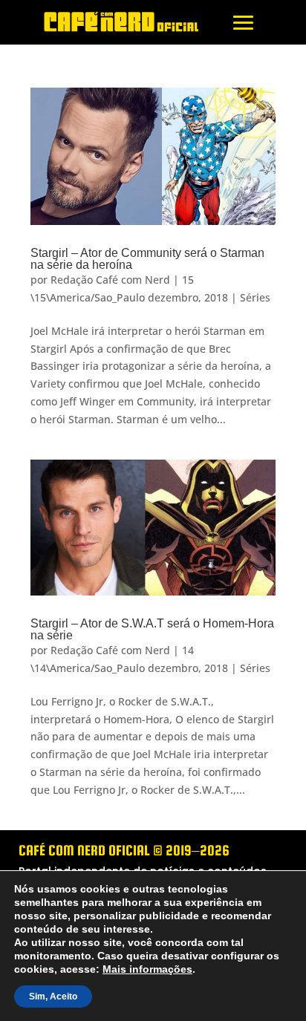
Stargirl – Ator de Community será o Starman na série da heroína (147, 259)
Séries (255, 297)
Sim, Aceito (52, 996)
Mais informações (135, 969)
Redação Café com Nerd (110, 280)
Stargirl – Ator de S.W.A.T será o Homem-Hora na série (152, 629)
